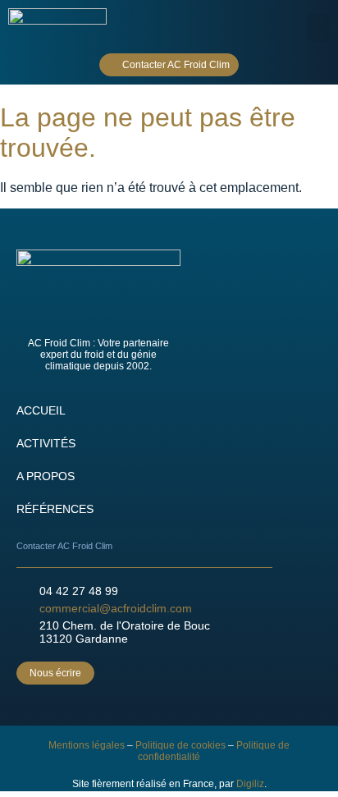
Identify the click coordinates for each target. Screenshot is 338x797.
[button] (318, 27)
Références (55, 508)
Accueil (41, 410)
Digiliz (250, 784)
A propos (45, 476)
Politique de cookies (180, 745)
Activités (45, 443)
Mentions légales (86, 745)
